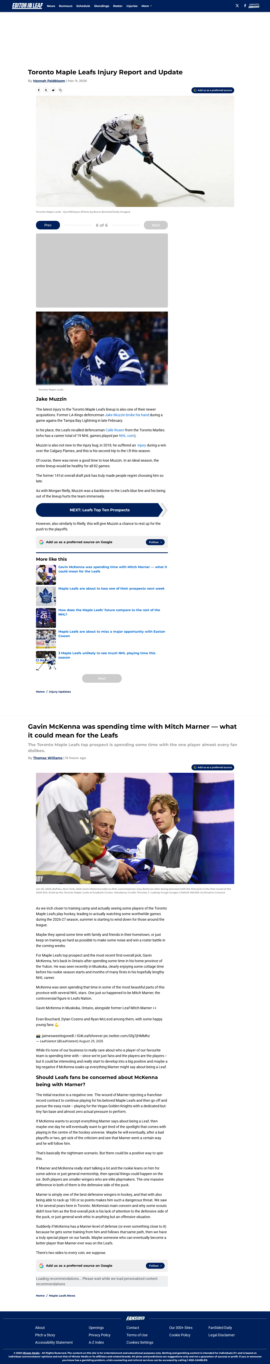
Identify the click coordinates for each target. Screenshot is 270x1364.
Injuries (132, 6)
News (51, 6)
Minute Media (31, 1352)
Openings (96, 1328)
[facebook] (245, 5)
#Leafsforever (91, 1036)
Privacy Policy (100, 1335)
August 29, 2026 (91, 1041)
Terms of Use (137, 1335)
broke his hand (137, 415)
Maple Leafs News (62, 1295)
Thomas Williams (48, 758)
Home (40, 691)
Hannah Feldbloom (49, 81)
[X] (237, 5)
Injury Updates (60, 691)
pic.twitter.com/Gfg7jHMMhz (127, 1036)
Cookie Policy (179, 1335)
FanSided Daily (220, 1328)
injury (142, 445)
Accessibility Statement (54, 1342)
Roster (118, 6)
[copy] (60, 90)
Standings (101, 6)
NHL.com (126, 436)
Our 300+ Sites (180, 1328)
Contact (133, 1328)
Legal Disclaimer (221, 1335)
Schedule (83, 6)
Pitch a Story (45, 1335)
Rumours (65, 6)
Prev (48, 225)
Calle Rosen (115, 430)
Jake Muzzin (115, 415)
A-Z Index (96, 1342)
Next (156, 225)
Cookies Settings (140, 1342)
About (40, 1328)
